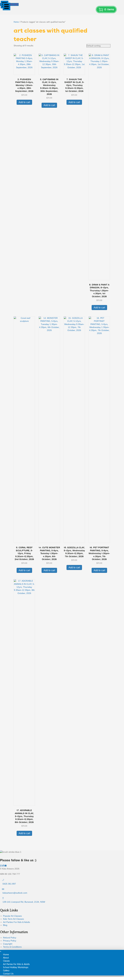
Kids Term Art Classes (13, 919)
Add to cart (24, 102)
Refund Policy (9, 937)
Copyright (7, 944)
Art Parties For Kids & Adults (16, 922)
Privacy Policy (9, 940)
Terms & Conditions (12, 947)
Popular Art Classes (12, 916)
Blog (5, 925)
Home (16, 22)
